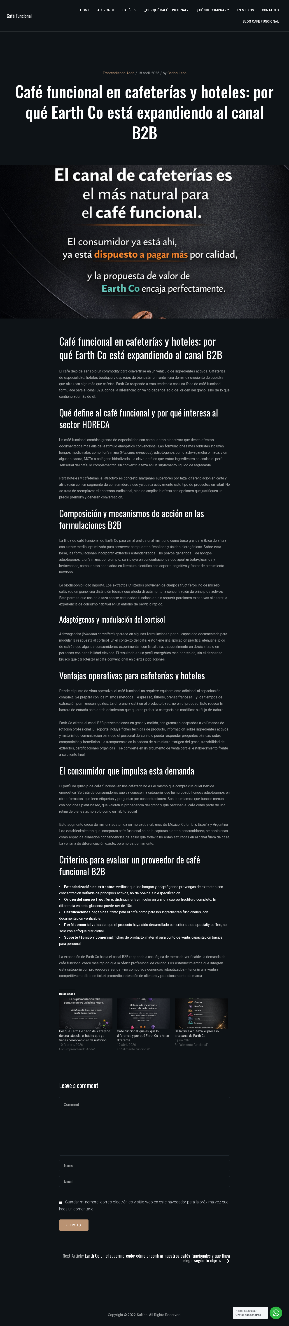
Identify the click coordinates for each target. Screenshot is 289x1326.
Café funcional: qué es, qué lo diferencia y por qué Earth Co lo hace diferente (143, 1035)
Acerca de (106, 10)
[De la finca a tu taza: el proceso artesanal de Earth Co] (201, 1013)
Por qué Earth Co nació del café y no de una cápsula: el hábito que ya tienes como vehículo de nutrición (84, 1035)
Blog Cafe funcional (261, 21)
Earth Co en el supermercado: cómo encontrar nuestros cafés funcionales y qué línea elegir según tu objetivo (157, 1258)
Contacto (270, 10)
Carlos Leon (177, 73)
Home (85, 10)
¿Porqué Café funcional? (166, 10)
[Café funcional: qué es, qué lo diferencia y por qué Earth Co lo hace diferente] (143, 1013)
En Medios (245, 10)
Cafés (127, 10)
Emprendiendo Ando (119, 73)
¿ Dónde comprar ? (212, 10)
